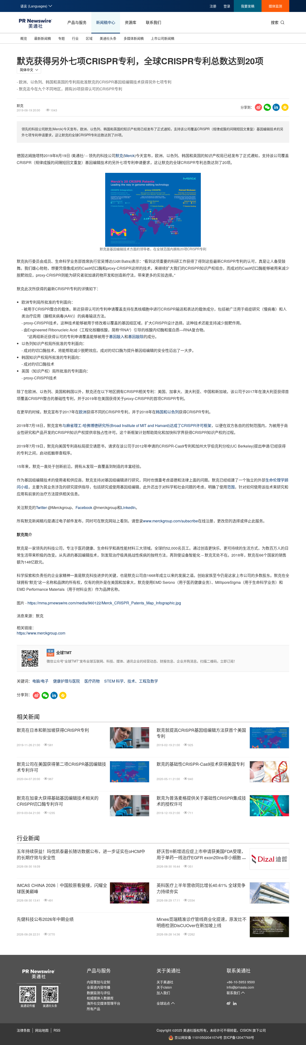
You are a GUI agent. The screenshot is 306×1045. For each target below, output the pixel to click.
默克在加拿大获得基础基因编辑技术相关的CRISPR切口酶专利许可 (57, 801)
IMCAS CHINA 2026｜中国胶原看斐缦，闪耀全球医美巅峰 (62, 888)
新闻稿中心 (105, 22)
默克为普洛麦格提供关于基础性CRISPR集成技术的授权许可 (201, 801)
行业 (75, 38)
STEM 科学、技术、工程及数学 (131, 681)
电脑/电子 (40, 681)
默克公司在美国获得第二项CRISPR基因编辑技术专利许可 (61, 767)
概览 (23, 38)
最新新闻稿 (42, 38)
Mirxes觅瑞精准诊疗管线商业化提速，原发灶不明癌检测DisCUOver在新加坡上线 (201, 922)
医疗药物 (92, 681)
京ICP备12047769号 (238, 1037)
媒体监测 (275, 6)
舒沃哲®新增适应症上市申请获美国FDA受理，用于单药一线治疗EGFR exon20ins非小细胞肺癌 (201, 854)
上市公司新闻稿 (162, 38)
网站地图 (42, 1030)
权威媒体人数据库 (100, 998)
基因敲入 (116, 336)
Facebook (84, 507)
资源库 (130, 22)
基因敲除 (135, 336)
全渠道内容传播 (98, 987)
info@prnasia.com (240, 987)
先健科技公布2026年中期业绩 (45, 919)
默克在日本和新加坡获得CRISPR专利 (53, 730)
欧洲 (83, 412)
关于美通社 (168, 970)
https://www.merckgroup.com (41, 633)
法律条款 (23, 1030)
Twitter (41, 507)
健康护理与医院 (66, 681)
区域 (89, 38)
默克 (119, 155)
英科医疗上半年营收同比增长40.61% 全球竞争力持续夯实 (201, 888)
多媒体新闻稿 (134, 38)
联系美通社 (239, 970)
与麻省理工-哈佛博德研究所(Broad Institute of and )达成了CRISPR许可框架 (136, 425)
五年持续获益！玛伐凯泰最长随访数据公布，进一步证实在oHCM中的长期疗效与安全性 (81, 854)
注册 (213, 6)
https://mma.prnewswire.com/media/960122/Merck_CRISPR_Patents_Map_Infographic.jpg (104, 603)
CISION (245, 1030)
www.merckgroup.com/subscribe (170, 521)
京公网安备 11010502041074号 (198, 1037)
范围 (231, 487)
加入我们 (163, 992)
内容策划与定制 (98, 981)
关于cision (164, 987)
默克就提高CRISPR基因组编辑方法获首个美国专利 (201, 733)
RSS (57, 1030)
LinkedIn (128, 507)
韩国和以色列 (167, 412)
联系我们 (153, 22)
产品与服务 (77, 22)
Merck (129, 155)
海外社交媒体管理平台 (103, 1003)
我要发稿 (247, 6)
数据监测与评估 (98, 992)
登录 (227, 6)
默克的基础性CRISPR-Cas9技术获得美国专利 (201, 764)
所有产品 (93, 1008)
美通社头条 (108, 38)
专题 (61, 38)
